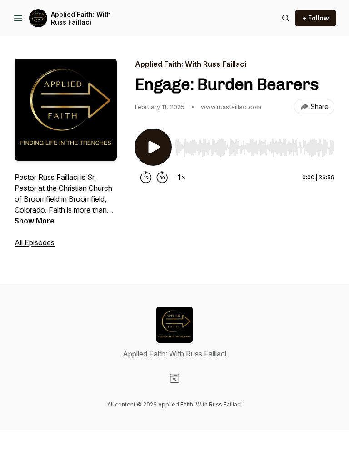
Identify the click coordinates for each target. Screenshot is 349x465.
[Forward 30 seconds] (162, 177)
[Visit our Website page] (174, 378)
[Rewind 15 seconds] (146, 177)
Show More (35, 220)
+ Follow (315, 18)
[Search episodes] (285, 18)
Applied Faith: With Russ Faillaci (81, 18)
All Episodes (35, 242)
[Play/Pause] (153, 147)
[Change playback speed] (181, 177)
